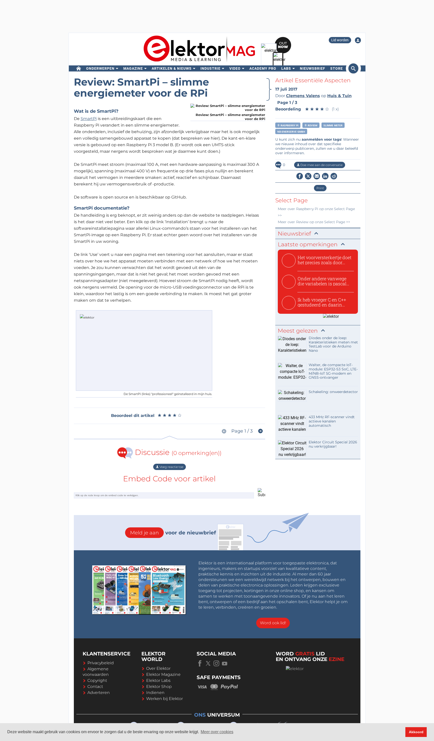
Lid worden (340, 40)
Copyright (97, 680)
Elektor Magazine (163, 674)
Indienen (155, 692)
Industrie (210, 68)
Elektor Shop (159, 686)
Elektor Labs (158, 680)
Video (235, 68)
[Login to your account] (358, 40)
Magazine (133, 68)
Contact (95, 686)
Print (320, 188)
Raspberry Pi (289, 125)
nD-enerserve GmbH (291, 131)
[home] (78, 68)
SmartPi (89, 118)
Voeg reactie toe (171, 467)
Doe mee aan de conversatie (321, 165)
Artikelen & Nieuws (172, 68)
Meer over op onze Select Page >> (314, 222)
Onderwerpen (100, 68)
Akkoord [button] (416, 732)
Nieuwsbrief (312, 68)
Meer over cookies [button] (217, 732)
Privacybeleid (100, 662)
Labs (286, 68)
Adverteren (98, 692)
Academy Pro (262, 68)
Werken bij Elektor (164, 698)
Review (312, 125)
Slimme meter (333, 125)
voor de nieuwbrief (173, 533)
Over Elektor (158, 668)
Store (336, 68)
